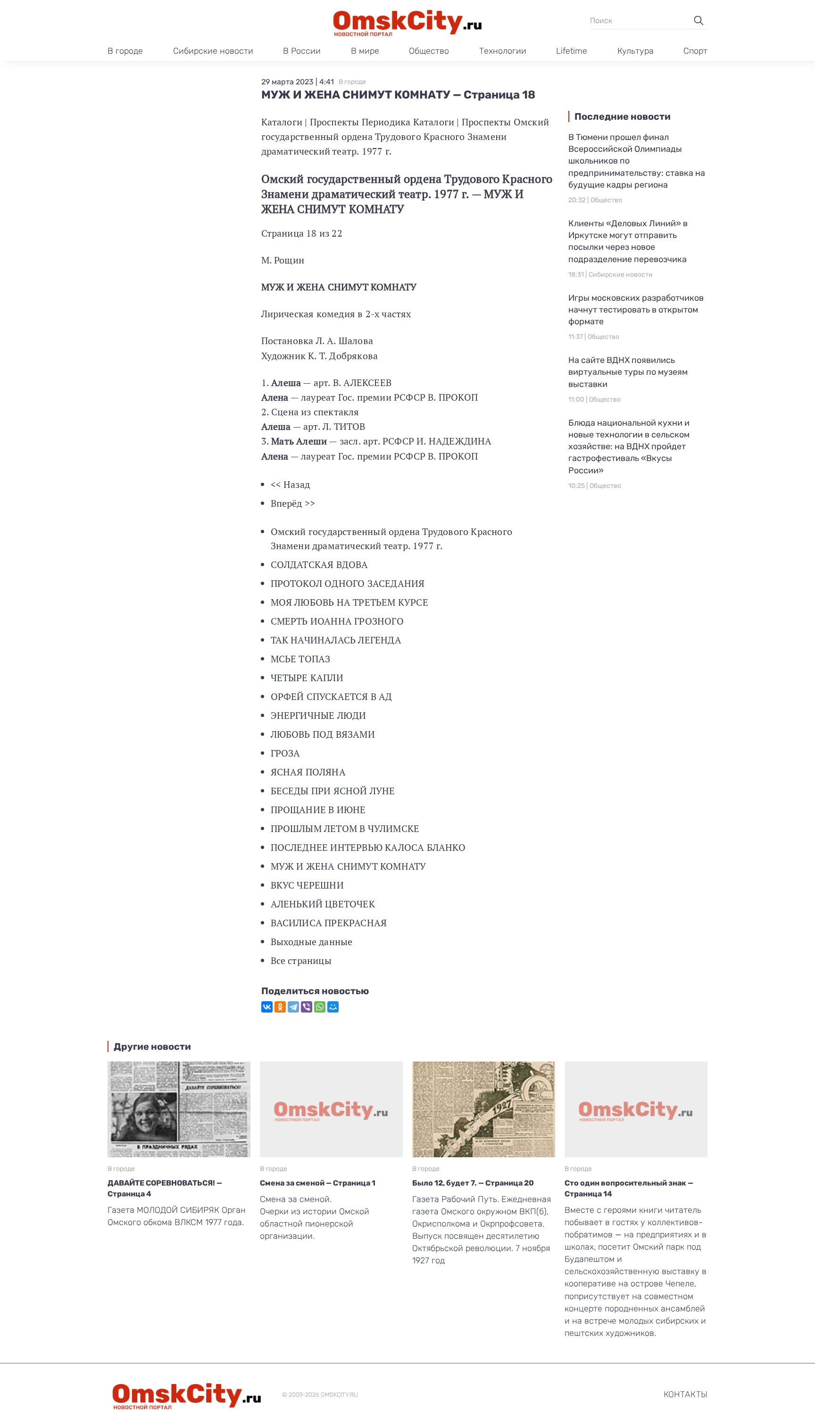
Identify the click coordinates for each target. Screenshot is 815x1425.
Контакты (685, 1394)
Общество (429, 51)
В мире (365, 51)
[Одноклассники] (280, 1007)
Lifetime (571, 51)
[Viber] (306, 1007)
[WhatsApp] (319, 1007)
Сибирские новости (213, 51)
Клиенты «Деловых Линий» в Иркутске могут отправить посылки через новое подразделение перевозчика (628, 241)
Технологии (502, 51)
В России (302, 51)
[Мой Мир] (333, 1007)
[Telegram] (293, 1007)
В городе (125, 51)
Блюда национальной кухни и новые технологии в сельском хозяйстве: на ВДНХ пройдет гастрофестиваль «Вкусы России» (629, 447)
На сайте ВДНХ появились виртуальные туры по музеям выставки (628, 372)
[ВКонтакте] (267, 1007)
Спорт (695, 51)
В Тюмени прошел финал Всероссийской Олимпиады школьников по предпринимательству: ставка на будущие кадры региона (636, 161)
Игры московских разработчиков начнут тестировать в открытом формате (636, 310)
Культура (635, 51)
